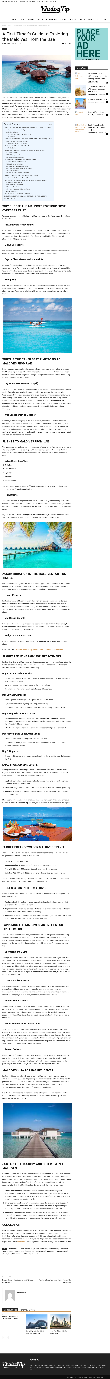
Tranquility (11, 136)
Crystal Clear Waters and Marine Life (19, 134)
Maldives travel (40, 1251)
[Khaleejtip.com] (55, 10)
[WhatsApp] (19, 48)
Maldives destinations (40, 1248)
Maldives (21, 1242)
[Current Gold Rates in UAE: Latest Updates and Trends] (80, 90)
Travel (22, 20)
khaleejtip (7, 43)
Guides (31, 20)
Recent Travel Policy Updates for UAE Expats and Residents (18, 1281)
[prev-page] (3, 1337)
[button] (105, 20)
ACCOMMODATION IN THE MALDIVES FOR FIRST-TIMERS (25, 150)
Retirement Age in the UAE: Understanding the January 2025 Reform (97, 76)
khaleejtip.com (92, 81)
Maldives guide (64, 1248)
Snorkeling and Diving (15, 182)
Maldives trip (50, 1251)
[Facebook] (4, 48)
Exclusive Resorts (13, 132)
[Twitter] (9, 48)
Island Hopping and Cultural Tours (19, 189)
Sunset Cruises (13, 191)
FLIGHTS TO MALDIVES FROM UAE (17, 146)
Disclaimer (32, 1)
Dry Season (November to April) (18, 141)
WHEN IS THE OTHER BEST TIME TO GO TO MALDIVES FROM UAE (28, 139)
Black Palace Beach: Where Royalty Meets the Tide (96, 127)
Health (73, 20)
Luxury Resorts (13, 153)
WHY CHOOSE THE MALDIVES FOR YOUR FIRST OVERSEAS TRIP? (28, 127)
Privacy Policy (24, 1)
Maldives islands (7, 1251)
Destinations (51, 20)
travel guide (6, 1254)
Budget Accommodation (16, 157)
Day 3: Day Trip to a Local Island (18, 166)
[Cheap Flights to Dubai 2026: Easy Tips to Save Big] (36, 1321)
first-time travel (13, 1248)
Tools (81, 20)
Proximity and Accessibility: (16, 130)
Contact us (53, 1)
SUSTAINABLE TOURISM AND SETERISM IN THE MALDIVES (26, 196)
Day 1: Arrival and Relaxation (17, 162)
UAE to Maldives (16, 1254)
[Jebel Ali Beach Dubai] (80, 116)
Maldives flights (53, 1248)
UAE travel (27, 1254)
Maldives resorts (19, 1251)
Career (40, 20)
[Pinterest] (14, 48)
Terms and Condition (43, 1)
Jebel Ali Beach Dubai (96, 112)
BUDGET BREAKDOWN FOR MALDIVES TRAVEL (21, 175)
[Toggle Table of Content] (49, 124)
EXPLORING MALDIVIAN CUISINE (18, 173)
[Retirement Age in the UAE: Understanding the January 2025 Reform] (80, 78)
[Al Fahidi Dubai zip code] (80, 103)
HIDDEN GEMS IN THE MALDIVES (16, 178)
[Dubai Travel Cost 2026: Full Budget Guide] (60, 1321)
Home (14, 20)
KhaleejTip (91, 102)
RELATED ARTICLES (10, 1310)
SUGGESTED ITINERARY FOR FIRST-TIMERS (20, 159)
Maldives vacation (62, 1251)
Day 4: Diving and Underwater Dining (19, 168)
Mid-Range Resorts (14, 155)
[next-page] (7, 1337)
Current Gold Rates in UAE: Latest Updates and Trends (96, 89)
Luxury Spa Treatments (15, 184)
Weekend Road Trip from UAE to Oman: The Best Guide (55, 1281)
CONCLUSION (10, 198)
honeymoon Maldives (26, 1248)
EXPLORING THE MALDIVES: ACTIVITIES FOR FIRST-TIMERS (26, 180)
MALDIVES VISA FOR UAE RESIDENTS (18, 193)
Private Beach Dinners (15, 187)
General (63, 20)
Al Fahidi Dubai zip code (97, 99)
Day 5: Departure (13, 170)
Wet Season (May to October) (17, 143)
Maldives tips (30, 1251)
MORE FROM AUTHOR (27, 1310)
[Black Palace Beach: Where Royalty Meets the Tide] (80, 129)
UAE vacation (35, 1254)
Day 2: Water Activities (15, 164)
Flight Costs (12, 148)
